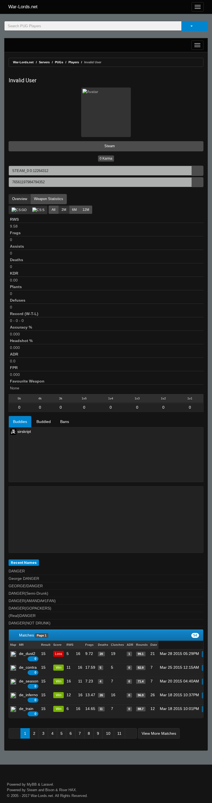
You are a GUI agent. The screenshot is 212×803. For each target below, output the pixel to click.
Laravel (47, 784)
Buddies (20, 421)
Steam (109, 146)
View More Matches (159, 733)
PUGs (59, 62)
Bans (64, 421)
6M (74, 210)
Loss (58, 654)
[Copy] (197, 171)
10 (108, 733)
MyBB (32, 784)
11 (119, 733)
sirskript (23, 431)
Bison (49, 790)
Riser (63, 790)
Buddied (43, 421)
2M (64, 210)
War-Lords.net (23, 6)
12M (86, 210)
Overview (19, 199)
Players (73, 62)
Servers (44, 62)
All (53, 210)
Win (59, 668)
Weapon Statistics (48, 199)
